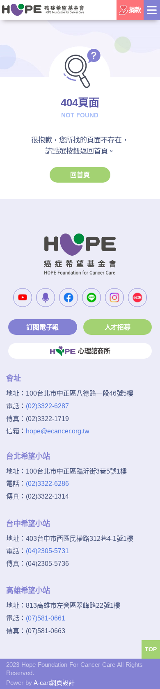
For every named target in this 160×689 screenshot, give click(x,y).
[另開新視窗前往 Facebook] (68, 297)
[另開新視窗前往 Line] (91, 297)
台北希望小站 (28, 456)
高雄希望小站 (28, 590)
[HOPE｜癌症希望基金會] (43, 9)
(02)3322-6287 (47, 406)
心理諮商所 (94, 351)
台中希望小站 (28, 524)
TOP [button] (151, 649)
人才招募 (117, 327)
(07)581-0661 (45, 618)
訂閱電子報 (42, 327)
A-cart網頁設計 (54, 682)
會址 (13, 378)
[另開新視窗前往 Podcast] (45, 297)
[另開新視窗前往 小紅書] (137, 297)
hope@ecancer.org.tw (57, 431)
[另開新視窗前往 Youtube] (22, 297)
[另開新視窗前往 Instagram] (114, 297)
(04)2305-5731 (47, 550)
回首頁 (79, 175)
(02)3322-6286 (47, 483)
